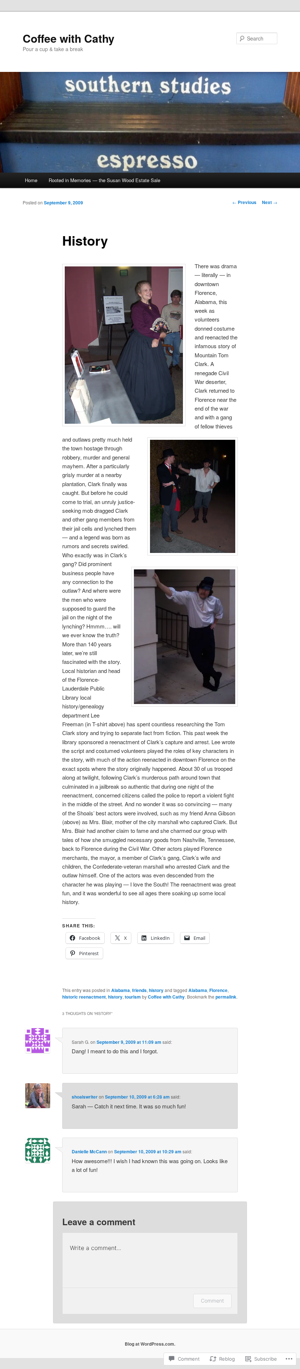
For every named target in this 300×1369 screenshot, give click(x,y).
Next (269, 202)
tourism (133, 996)
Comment (212, 1300)
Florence (218, 990)
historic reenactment (84, 996)
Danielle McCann (89, 1151)
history (156, 990)
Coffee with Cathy (69, 38)
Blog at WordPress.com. (150, 1344)
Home (31, 180)
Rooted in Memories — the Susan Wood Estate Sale (104, 180)
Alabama (120, 990)
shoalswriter (85, 1096)
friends (139, 990)
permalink (225, 996)
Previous (244, 202)
